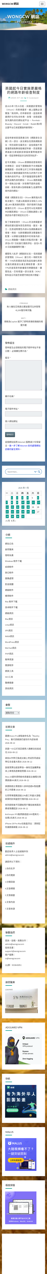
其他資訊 (9, 709)
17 (23, 527)
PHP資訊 (9, 674)
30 (18, 537)
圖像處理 (9, 599)
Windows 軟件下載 (13, 581)
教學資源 (9, 680)
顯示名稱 (10, 417)
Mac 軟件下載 (11, 622)
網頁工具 (9, 691)
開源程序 (9, 686)
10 (23, 523)
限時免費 (9, 576)
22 (12, 532)
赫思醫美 (9, 570)
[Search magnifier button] (39, 492)
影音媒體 (9, 605)
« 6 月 (7, 541)
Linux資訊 (9, 645)
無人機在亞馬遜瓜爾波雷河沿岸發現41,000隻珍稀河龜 (23, 327)
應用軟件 (9, 616)
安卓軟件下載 (11, 628)
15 (12, 527)
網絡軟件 (9, 610)
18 (28, 527)
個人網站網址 (11, 442)
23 (18, 532)
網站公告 (9, 564)
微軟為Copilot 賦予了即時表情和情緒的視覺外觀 (23, 342)
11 (28, 523)
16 (18, 527)
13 (38, 523)
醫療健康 (9, 703)
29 (12, 537)
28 (7, 537)
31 (23, 537)
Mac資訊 (9, 639)
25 (28, 532)
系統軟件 (9, 587)
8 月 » (13, 541)
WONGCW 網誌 (10, 3)
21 (7, 532)
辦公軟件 (9, 593)
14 (7, 527)
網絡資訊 (12, 309)
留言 (8, 378)
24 (23, 532)
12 (33, 523)
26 (33, 532)
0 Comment (33, 98)
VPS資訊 (9, 651)
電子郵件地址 (12, 429)
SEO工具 (9, 697)
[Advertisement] (23, 57)
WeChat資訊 (10, 668)
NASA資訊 (9, 657)
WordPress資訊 (12, 662)
